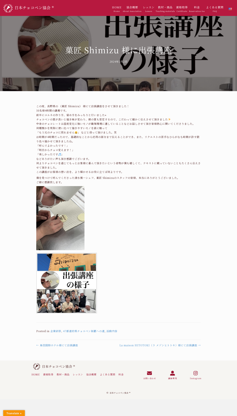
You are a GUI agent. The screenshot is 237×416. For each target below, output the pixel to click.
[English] (230, 9)
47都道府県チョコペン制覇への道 (84, 331)
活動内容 (111, 331)
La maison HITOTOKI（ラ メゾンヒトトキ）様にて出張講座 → (160, 345)
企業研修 (55, 331)
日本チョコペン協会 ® (58, 366)
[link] (116, 8)
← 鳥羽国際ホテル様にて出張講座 (57, 345)
